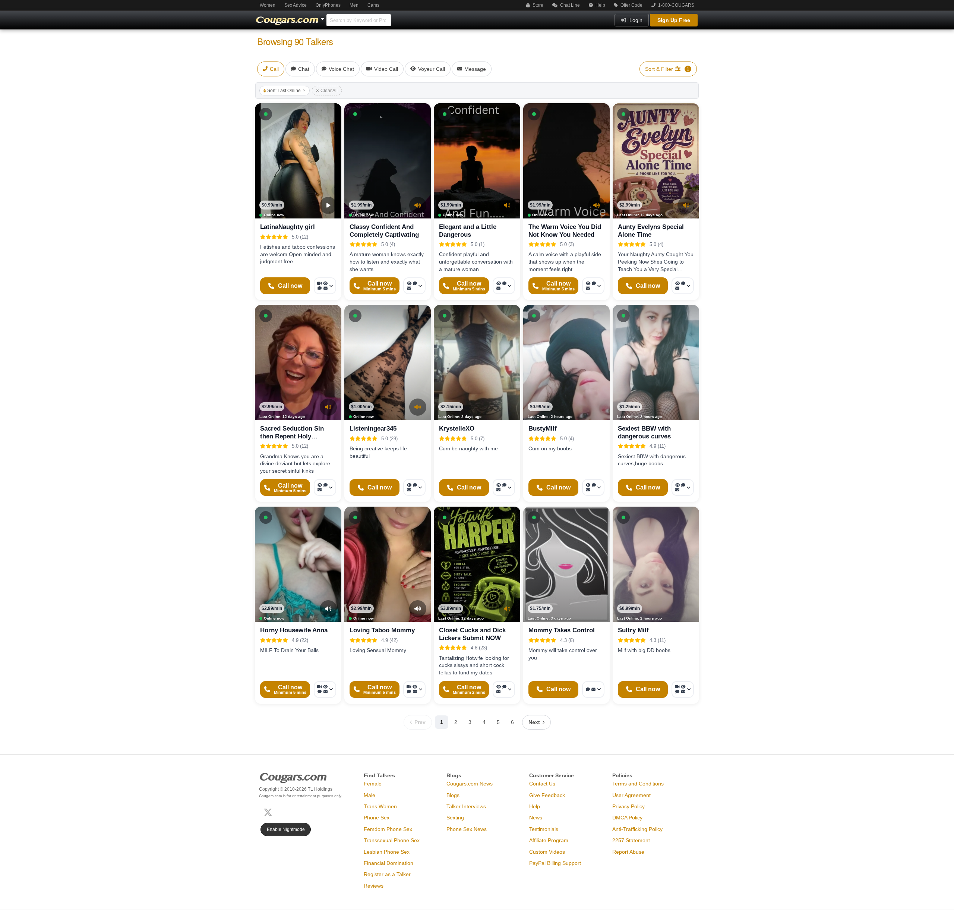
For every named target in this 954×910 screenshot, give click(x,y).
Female (373, 784)
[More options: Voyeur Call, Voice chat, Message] (414, 285)
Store (537, 5)
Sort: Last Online (284, 90)
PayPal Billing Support (555, 863)
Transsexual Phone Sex (392, 840)
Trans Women (380, 806)
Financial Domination (388, 863)
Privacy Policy (628, 806)
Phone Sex (376, 818)
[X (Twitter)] (269, 811)
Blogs (452, 795)
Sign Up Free (673, 20)
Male (369, 795)
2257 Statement (631, 840)
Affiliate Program (548, 840)
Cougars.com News (469, 784)
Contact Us (542, 784)
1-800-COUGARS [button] (675, 5)
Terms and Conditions (638, 784)
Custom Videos (547, 852)
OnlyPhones (328, 5)
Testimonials (543, 829)
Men (354, 5)
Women (267, 5)
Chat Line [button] (569, 5)
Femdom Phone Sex (388, 829)
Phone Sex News (466, 829)
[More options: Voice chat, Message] (593, 689)
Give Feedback (547, 795)
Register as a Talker (387, 874)
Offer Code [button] (630, 5)
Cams (373, 5)
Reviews (373, 886)
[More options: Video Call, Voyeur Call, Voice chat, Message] (325, 285)
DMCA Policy (627, 818)
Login (635, 20)
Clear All (329, 90)
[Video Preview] (328, 205)
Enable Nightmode (286, 829)
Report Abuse (628, 852)
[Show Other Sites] (323, 16)
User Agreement (631, 795)
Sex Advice (295, 5)
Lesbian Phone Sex (387, 852)
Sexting (455, 818)
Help (599, 5)
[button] (265, 114)
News (535, 818)
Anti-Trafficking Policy (637, 829)
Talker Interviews (466, 806)
